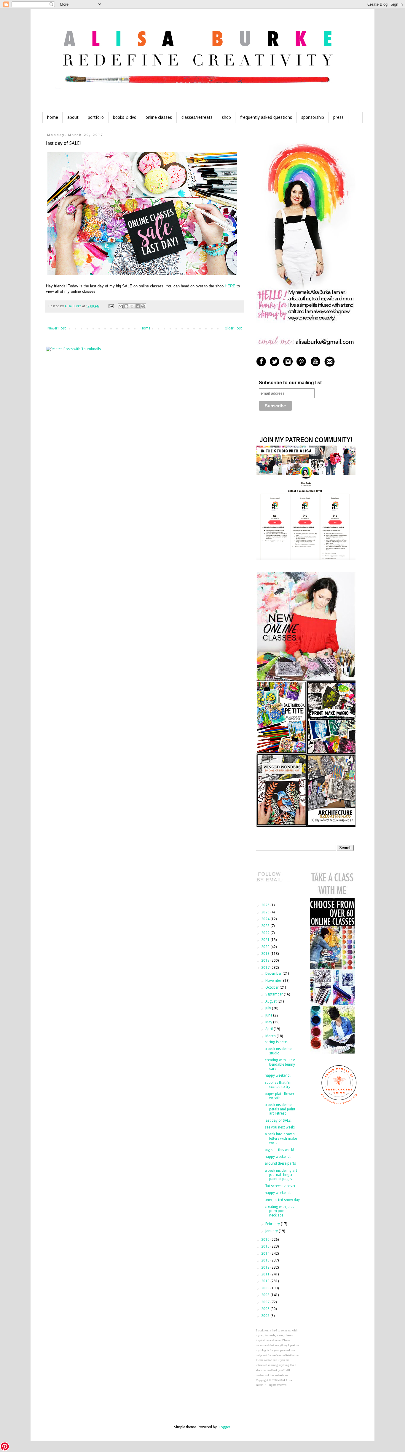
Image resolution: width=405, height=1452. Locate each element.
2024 (265, 919)
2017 (265, 968)
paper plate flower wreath (279, 1096)
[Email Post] (111, 306)
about (73, 117)
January (272, 1231)
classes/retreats (197, 117)
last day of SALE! (278, 1120)
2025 (265, 912)
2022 (265, 933)
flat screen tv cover (280, 1186)
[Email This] (121, 306)
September (274, 994)
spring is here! (276, 1042)
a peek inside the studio (278, 1051)
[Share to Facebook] (138, 306)
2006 (265, 1309)
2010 (265, 1281)
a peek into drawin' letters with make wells (281, 1138)
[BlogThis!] (126, 306)
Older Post (233, 328)
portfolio (96, 117)
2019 (265, 954)
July (268, 1008)
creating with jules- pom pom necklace (280, 1211)
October (272, 987)
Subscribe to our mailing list (290, 382)
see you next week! (280, 1127)
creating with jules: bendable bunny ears (280, 1064)
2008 (265, 1295)
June (269, 1015)
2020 (265, 947)
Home (145, 328)
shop (226, 117)
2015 (265, 1246)
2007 (265, 1302)
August (271, 1001)
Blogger (224, 1427)
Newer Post (56, 328)
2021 (265, 940)
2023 (265, 926)
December (274, 973)
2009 (265, 1288)
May (269, 1022)
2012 (265, 1267)
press (338, 117)
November (274, 981)
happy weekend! (278, 1075)
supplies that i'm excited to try (278, 1084)
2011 (265, 1274)
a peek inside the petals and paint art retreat (280, 1109)
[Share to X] (132, 306)
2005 (265, 1316)
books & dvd (124, 117)
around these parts (280, 1163)
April (269, 1029)
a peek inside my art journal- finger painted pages (281, 1174)
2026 (265, 905)
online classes (159, 117)
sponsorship (312, 117)
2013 (265, 1260)
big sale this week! (279, 1150)
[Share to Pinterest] (143, 306)
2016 (265, 1240)
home (52, 117)
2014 (265, 1253)
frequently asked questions (266, 117)
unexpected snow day (282, 1200)
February (273, 1224)
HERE (230, 286)
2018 (265, 960)
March (271, 1036)
